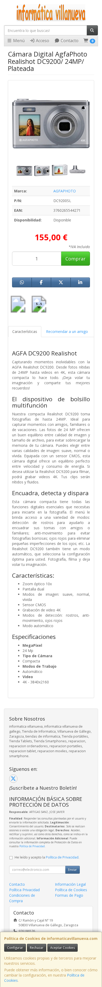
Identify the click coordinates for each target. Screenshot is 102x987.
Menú (18, 40)
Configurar (15, 947)
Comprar (75, 258)
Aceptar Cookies (62, 947)
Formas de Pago (69, 895)
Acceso (42, 40)
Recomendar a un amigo (67, 331)
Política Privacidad (24, 889)
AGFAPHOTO (64, 190)
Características (24, 331)
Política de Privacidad (32, 846)
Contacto (69, 40)
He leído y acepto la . (47, 857)
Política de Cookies (71, 889)
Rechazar (36, 947)
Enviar (72, 869)
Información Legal (70, 884)
